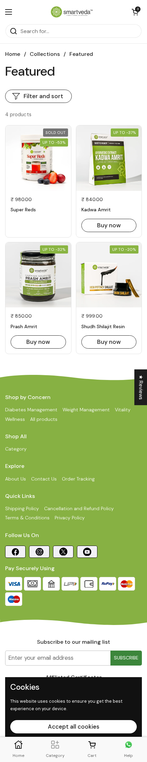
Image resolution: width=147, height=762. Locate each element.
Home (12, 54)
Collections (45, 54)
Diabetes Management (31, 410)
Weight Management (86, 410)
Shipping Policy (22, 508)
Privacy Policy (70, 518)
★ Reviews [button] (140, 387)
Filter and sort (43, 96)
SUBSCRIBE (126, 658)
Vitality (123, 410)
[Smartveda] (72, 12)
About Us (15, 479)
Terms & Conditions (27, 518)
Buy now (109, 225)
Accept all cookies (73, 726)
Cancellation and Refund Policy (79, 508)
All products (43, 419)
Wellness (15, 419)
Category (16, 449)
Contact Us (44, 479)
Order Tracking (78, 479)
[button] (135, 12)
